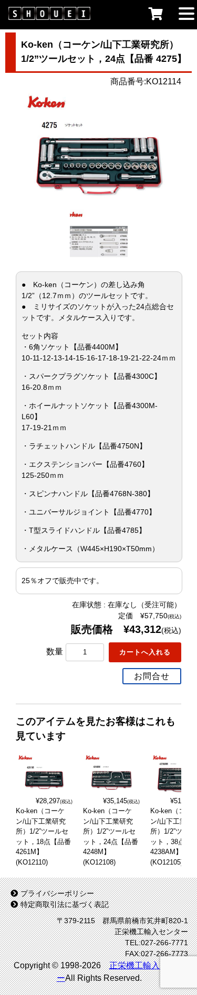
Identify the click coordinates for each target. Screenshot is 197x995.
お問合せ (152, 676)
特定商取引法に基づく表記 (64, 904)
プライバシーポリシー (57, 893)
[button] (186, 12)
